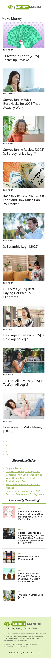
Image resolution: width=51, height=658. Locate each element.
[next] (6, 451)
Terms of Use (30, 628)
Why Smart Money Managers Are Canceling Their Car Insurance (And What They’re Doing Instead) (24, 474)
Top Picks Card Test (16, 481)
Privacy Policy (15, 628)
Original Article (13, 468)
